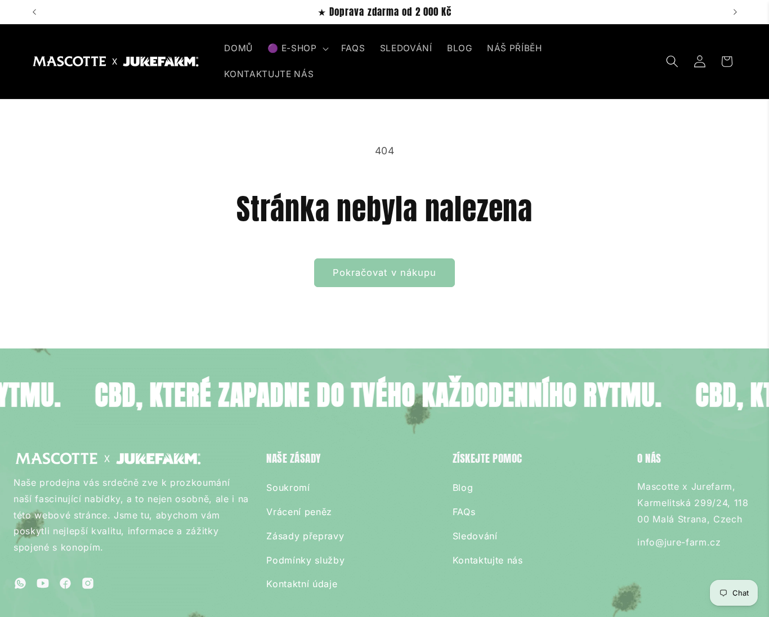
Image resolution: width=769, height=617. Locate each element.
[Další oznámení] (735, 12)
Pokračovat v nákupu (385, 272)
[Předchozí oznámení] (34, 12)
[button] (296, 48)
